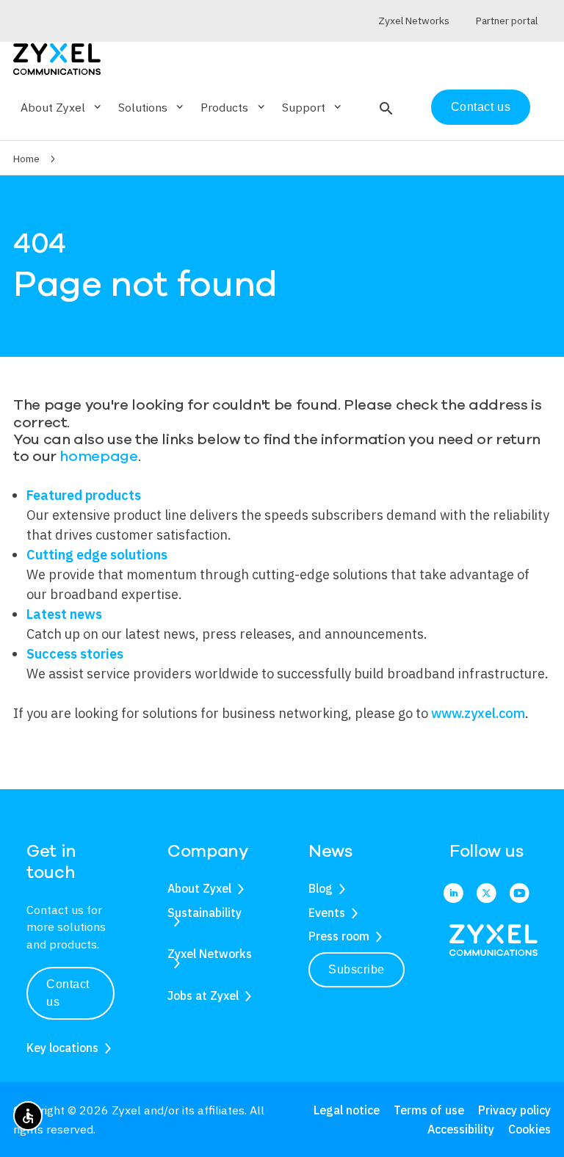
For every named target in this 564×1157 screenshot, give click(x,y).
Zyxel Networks (209, 953)
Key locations (62, 1047)
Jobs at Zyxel (203, 995)
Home (26, 158)
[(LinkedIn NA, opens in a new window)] (453, 894)
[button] (384, 107)
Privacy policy (514, 1110)
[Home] (57, 57)
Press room (338, 936)
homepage (98, 456)
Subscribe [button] (356, 969)
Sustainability (204, 912)
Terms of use (429, 1110)
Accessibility (460, 1129)
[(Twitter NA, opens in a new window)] (486, 894)
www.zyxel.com (478, 713)
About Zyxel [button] (62, 107)
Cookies (529, 1129)
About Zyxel (199, 888)
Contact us (480, 107)
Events (326, 912)
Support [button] (313, 107)
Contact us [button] (68, 993)
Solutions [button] (152, 107)
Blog (320, 888)
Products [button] (233, 107)
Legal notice (347, 1110)
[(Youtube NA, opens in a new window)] (519, 894)
